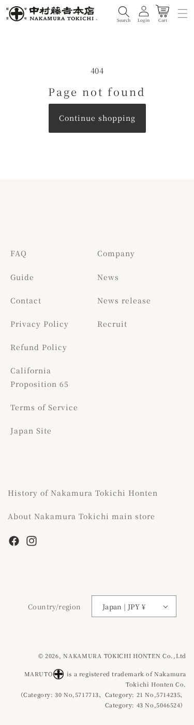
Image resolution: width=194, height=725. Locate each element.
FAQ (18, 253)
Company (116, 253)
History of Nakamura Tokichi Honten (83, 492)
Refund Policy (38, 347)
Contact (25, 300)
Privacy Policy (39, 323)
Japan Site (31, 430)
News (108, 277)
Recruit (112, 323)
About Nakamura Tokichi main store (81, 516)
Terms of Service (44, 407)
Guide (22, 277)
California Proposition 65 (39, 376)
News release (124, 300)
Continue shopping (97, 118)
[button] (123, 13)
